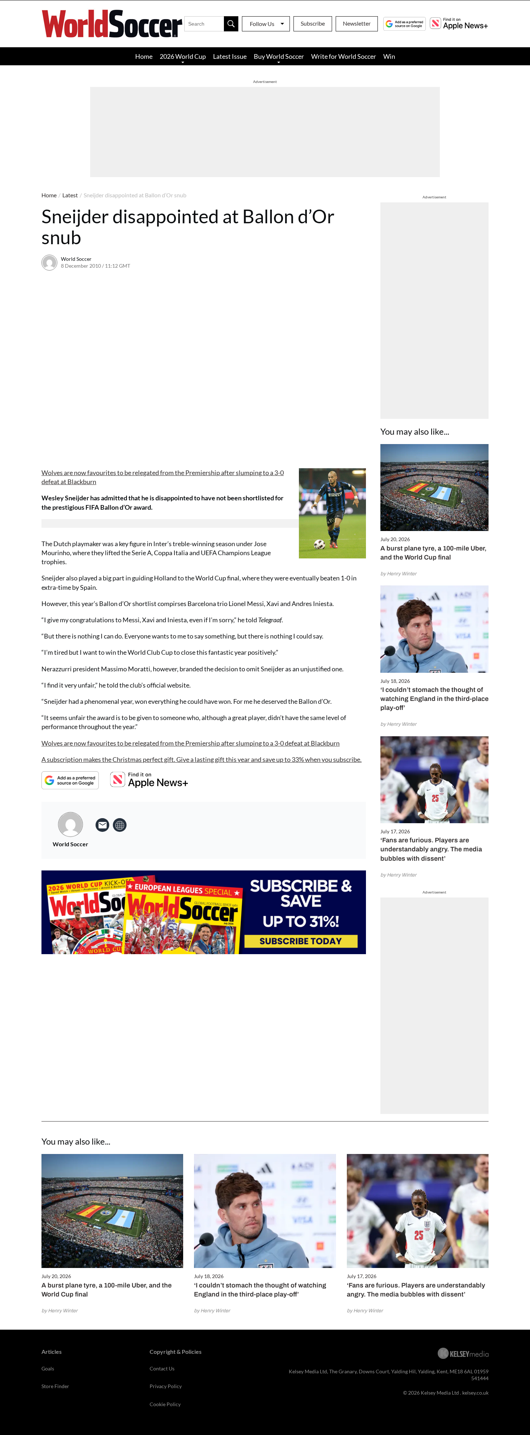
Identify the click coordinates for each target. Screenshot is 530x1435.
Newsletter (357, 23)
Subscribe (313, 23)
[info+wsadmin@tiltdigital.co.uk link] (102, 825)
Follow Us (262, 23)
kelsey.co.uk (475, 1393)
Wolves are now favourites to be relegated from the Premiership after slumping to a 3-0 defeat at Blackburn (190, 743)
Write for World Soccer (343, 56)
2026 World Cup (183, 56)
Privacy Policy (166, 1386)
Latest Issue (230, 56)
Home (144, 56)
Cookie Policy (165, 1404)
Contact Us (162, 1368)
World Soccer (76, 259)
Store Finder (55, 1386)
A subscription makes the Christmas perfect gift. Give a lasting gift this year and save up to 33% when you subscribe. (201, 759)
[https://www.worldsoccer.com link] (120, 825)
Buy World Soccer (279, 56)
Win (389, 56)
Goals (47, 1368)
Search (231, 23)
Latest (70, 195)
